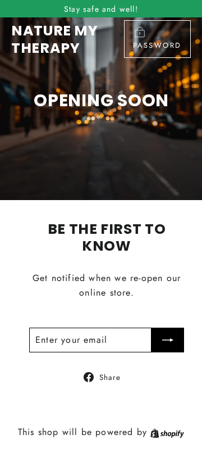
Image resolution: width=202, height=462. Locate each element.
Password (157, 45)
